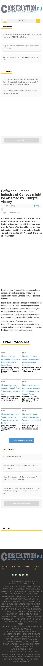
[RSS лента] (23, 575)
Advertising (16, 566)
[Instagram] (20, 575)
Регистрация (26, 440)
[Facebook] (27, 575)
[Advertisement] (15, 117)
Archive (27, 566)
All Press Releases (21, 503)
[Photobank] (12, 575)
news (36, 206)
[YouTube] (16, 575)
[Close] (38, 21)
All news (21, 140)
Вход (16, 440)
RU (25, 21)
